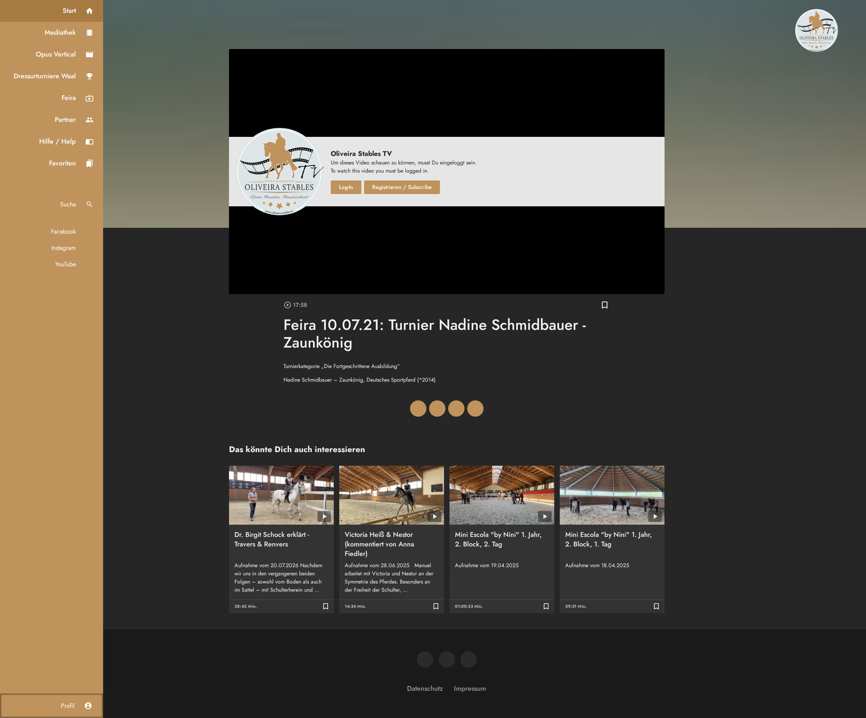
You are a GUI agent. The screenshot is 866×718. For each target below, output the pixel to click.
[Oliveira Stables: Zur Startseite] (816, 30)
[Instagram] (447, 659)
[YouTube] (468, 659)
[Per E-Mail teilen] (475, 408)
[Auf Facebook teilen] (418, 408)
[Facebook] (425, 659)
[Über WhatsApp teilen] (456, 408)
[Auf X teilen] (437, 408)
